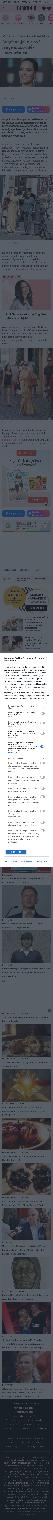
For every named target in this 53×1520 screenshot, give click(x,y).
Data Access (26, 862)
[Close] (47, 658)
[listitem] (26, 707)
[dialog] (26, 760)
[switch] (42, 713)
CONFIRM (16, 852)
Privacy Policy (42, 862)
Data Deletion (11, 862)
